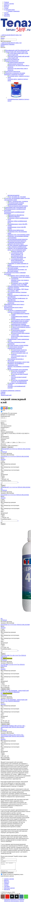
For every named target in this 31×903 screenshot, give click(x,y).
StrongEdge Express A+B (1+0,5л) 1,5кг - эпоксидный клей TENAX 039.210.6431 (12, 735)
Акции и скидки (9, 3)
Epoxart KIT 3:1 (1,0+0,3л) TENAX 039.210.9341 (15, 494)
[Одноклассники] (4, 408)
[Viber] (7, 408)
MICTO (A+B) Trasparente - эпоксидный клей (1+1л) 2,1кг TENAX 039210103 (14, 700)
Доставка (7, 14)
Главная (6, 2)
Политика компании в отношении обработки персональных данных (14, 900)
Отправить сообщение (7, 872)
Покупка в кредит (9, 888)
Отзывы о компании (14, 11)
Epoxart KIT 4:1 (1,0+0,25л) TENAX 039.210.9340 (15, 624)
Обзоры (6, 883)
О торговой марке (9, 9)
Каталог (6, 6)
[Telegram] (11, 408)
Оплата (6, 12)
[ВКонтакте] (2, 408)
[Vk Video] (17, 897)
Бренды (6, 880)
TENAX (3, 459)
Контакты (7, 15)
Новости (6, 5)
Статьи (6, 8)
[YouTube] (7, 897)
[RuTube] (12, 897)
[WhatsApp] (9, 408)
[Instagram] (3, 897)
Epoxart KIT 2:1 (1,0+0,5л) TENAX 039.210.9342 (15, 456)
